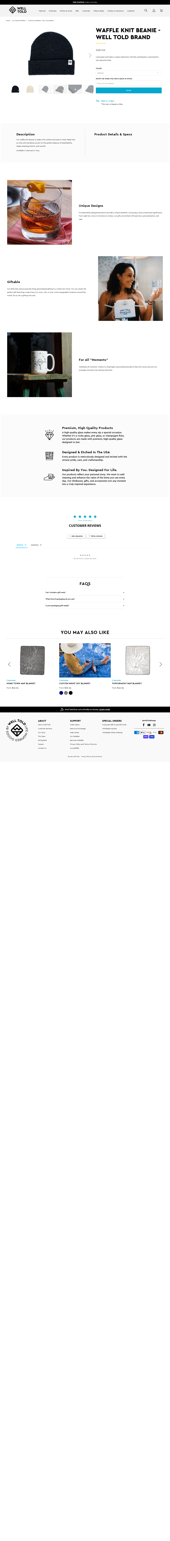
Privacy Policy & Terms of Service (91, 756)
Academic (131, 11)
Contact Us (42, 748)
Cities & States (98, 11)
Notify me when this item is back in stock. (114, 79)
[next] (89, 55)
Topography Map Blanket (137, 660)
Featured (42, 11)
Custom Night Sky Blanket (85, 660)
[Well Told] (17, 10)
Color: (99, 68)
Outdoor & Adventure (115, 11)
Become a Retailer (77, 740)
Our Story (41, 732)
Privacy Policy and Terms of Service (83, 744)
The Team (41, 736)
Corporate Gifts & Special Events (114, 725)
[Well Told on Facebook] (143, 725)
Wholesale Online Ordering (112, 732)
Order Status (74, 725)
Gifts (77, 11)
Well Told (76, 756)
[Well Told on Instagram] (154, 725)
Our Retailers (75, 736)
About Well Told (44, 725)
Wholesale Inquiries (109, 729)
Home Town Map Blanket (32, 660)
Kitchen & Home (66, 11)
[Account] (154, 10)
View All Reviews (85, 520)
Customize (86, 11)
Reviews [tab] (20, 545)
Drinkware (52, 11)
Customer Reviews (45, 729)
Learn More (104, 709)
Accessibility (74, 748)
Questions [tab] (35, 545)
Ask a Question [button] (77, 536)
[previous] (10, 664)
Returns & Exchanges (78, 729)
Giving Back (42, 740)
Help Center (74, 732)
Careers (41, 744)
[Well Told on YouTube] (149, 725)
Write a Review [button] (96, 536)
